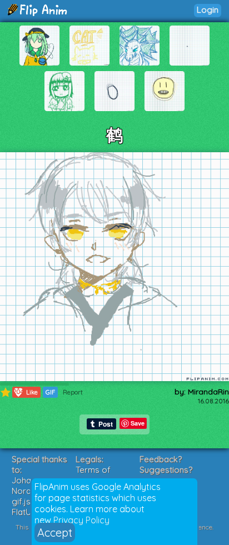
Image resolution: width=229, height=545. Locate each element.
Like (25, 392)
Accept (54, 532)
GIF (50, 392)
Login (207, 9)
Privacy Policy (81, 520)
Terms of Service (93, 475)
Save (138, 423)
